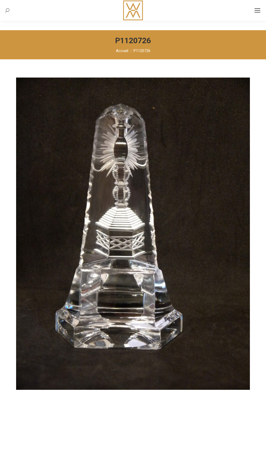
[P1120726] (133, 234)
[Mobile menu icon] (257, 10)
